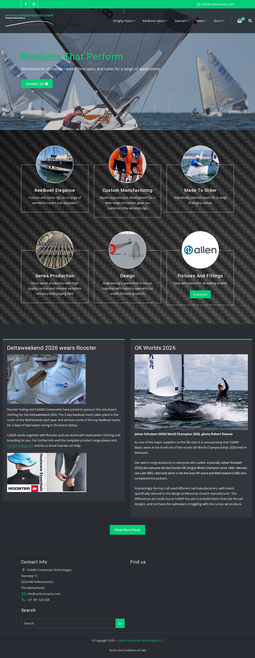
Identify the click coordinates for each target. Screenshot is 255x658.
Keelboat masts (154, 21)
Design (127, 275)
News (200, 21)
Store (218, 21)
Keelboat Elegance (55, 190)
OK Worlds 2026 (155, 348)
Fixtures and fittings (200, 275)
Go (120, 623)
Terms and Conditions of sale (127, 650)
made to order (200, 190)
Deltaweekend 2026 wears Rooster (51, 348)
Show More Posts (127, 530)
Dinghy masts (123, 21)
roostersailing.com (20, 446)
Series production (54, 275)
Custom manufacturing (127, 190)
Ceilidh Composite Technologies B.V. (140, 640)
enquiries (200, 294)
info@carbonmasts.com (218, 4)
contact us (35, 83)
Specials (181, 21)
